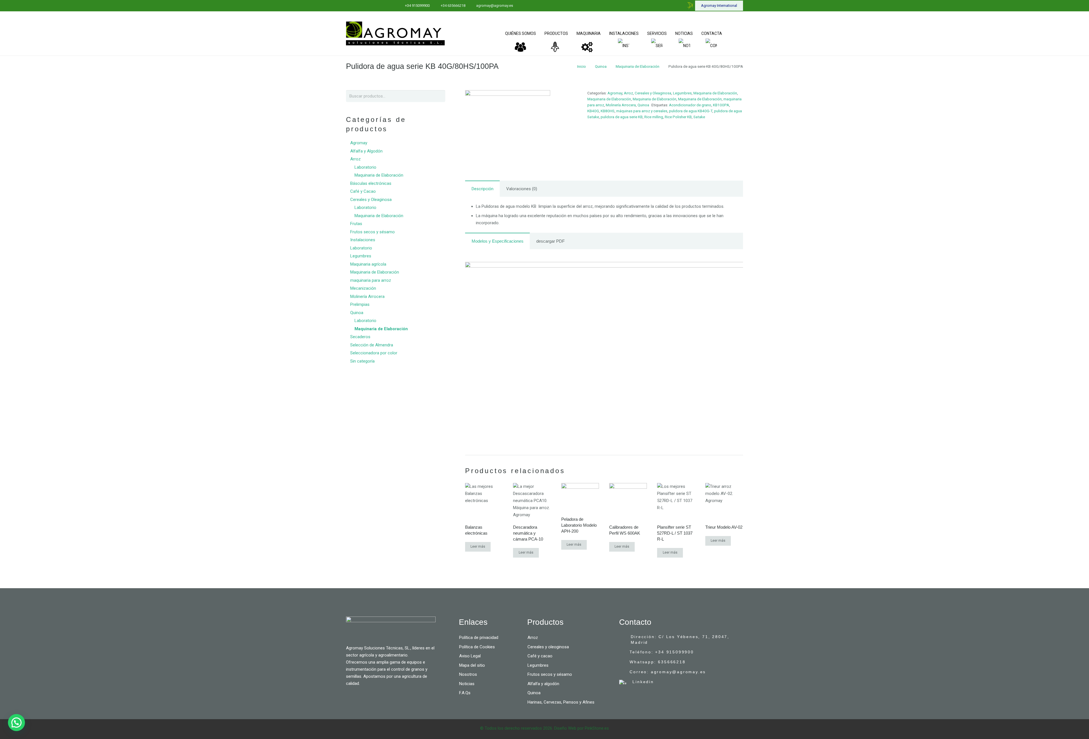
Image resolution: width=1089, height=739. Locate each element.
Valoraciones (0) (521, 188)
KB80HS (608, 111)
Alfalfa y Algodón (366, 151)
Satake (699, 117)
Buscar (438, 96)
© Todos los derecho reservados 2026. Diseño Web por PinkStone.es (544, 728)
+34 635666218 (453, 5)
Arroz (628, 93)
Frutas (356, 223)
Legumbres (682, 93)
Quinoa (601, 66)
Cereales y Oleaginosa (653, 93)
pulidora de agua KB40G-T (690, 111)
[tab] (482, 189)
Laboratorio (365, 167)
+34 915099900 (417, 5)
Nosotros (468, 674)
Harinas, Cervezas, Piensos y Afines (560, 702)
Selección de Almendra (371, 345)
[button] (16, 722)
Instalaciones (362, 239)
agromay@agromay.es (494, 5)
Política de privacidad (478, 637)
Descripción (482, 188)
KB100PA (721, 105)
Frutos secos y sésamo (372, 231)
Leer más (477, 547)
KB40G (593, 111)
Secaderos (360, 336)
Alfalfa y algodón (543, 683)
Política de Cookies (477, 646)
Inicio (581, 66)
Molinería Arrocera (621, 105)
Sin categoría (362, 361)
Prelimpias (360, 304)
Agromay (614, 93)
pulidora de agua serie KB (622, 117)
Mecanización (363, 288)
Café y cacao (539, 655)
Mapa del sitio (472, 665)
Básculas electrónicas (370, 183)
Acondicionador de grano (690, 105)
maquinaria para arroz (370, 280)
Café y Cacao (363, 191)
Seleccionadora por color (373, 352)
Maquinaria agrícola (368, 264)
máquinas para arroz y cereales (641, 111)
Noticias (466, 683)
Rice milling (653, 117)
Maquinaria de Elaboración (637, 66)
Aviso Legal (470, 655)
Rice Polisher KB (678, 117)
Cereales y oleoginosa (548, 646)
